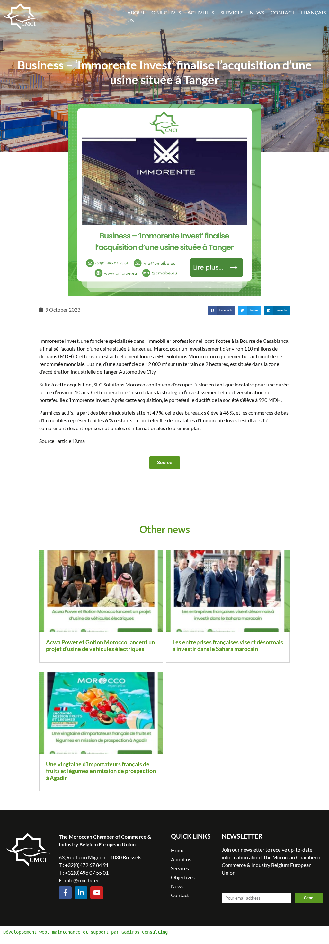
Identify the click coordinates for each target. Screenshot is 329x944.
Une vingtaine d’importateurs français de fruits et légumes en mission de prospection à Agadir (101, 770)
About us (181, 859)
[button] (221, 310)
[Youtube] (96, 892)
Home (177, 850)
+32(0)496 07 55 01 (87, 873)
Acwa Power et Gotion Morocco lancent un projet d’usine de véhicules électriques (100, 645)
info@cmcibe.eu (82, 880)
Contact (283, 12)
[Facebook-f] (65, 892)
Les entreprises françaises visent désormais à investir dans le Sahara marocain (228, 645)
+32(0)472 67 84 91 (87, 865)
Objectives (166, 12)
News (257, 12)
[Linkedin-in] (81, 892)
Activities (200, 12)
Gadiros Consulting (144, 932)
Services (231, 12)
